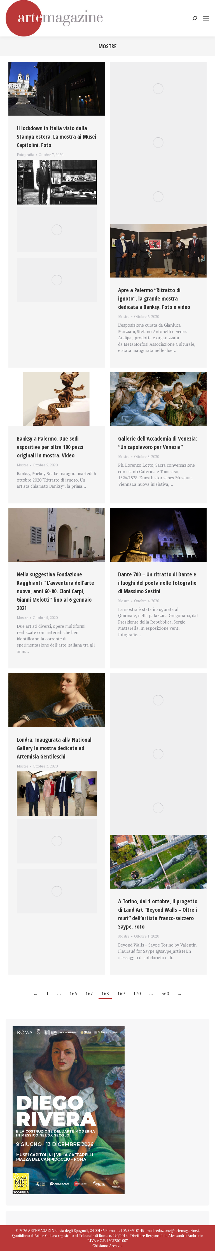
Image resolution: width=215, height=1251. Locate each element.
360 (165, 993)
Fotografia (25, 154)
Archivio (116, 1245)
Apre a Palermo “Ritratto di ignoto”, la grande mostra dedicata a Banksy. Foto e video (154, 298)
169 (121, 993)
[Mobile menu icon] (206, 18)
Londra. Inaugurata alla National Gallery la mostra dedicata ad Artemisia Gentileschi (54, 748)
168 (105, 993)
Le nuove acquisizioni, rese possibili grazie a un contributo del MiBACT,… (52, 772)
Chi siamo (100, 1245)
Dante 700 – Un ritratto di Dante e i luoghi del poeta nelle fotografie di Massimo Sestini (157, 582)
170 (137, 993)
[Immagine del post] (56, 89)
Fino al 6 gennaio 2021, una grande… (52, 161)
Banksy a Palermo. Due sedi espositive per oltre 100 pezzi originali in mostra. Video (50, 447)
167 (89, 993)
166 (73, 993)
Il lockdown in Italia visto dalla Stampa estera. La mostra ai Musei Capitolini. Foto (56, 136)
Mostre (124, 316)
